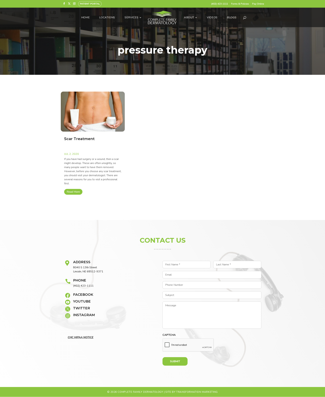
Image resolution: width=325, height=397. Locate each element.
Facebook (83, 295)
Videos (212, 17)
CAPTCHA (169, 335)
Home (85, 17)
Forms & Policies (240, 4)
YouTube (82, 301)
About (189, 17)
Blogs (231, 17)
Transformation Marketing (197, 392)
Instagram (84, 315)
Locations (107, 17)
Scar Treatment (79, 139)
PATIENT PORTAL (90, 3)
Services (131, 17)
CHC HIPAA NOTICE (80, 337)
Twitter (81, 308)
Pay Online (258, 4)
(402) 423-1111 (219, 4)
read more (73, 192)
